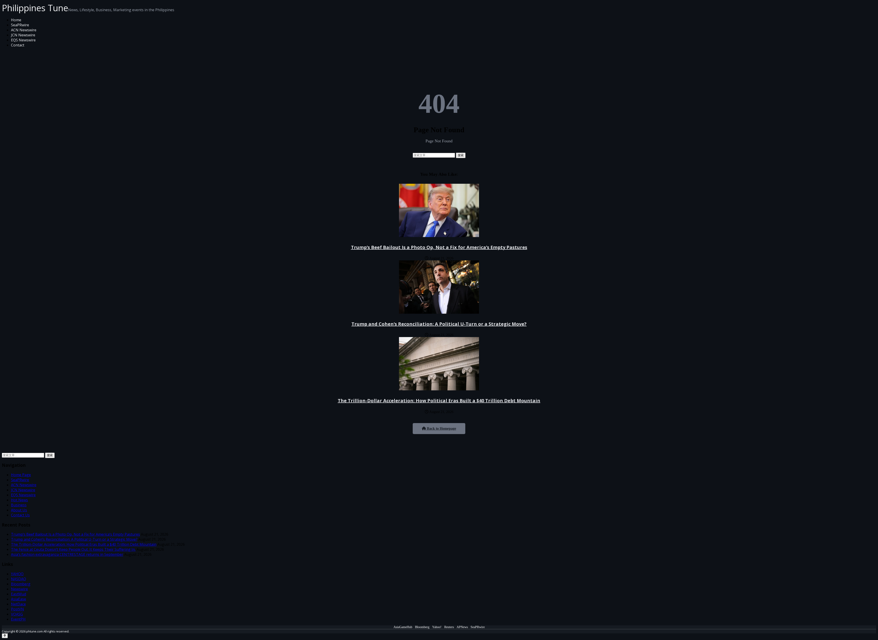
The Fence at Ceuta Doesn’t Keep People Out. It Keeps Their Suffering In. (73, 549)
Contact (17, 45)
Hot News (19, 499)
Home (16, 19)
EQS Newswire (23, 40)
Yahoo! (437, 627)
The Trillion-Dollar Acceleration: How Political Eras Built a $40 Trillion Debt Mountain (439, 400)
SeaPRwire (20, 24)
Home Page (21, 474)
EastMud (18, 594)
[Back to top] (5, 635)
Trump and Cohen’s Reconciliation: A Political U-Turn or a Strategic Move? (439, 324)
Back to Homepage (441, 428)
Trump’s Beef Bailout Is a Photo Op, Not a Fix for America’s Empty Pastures (439, 247)
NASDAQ (18, 578)
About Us (19, 510)
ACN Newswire (23, 29)
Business (19, 505)
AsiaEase (18, 599)
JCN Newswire (23, 35)
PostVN (17, 609)
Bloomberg (20, 583)
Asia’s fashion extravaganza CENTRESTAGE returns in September (67, 554)
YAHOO (17, 573)
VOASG (17, 614)
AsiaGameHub (402, 627)
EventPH (18, 619)
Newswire (19, 588)
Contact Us (20, 515)
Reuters (449, 627)
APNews (462, 627)
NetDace (18, 604)
